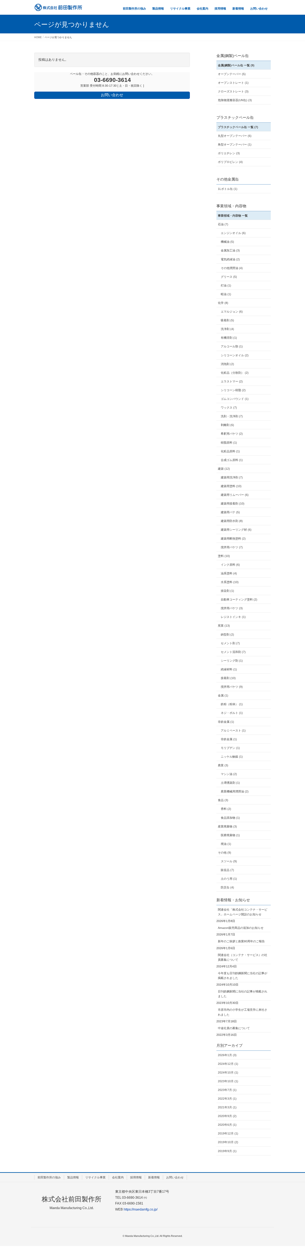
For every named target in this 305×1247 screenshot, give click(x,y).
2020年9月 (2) (227, 1116)
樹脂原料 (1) (229, 442)
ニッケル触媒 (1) (232, 756)
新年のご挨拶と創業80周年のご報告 (241, 941)
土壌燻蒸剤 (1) (230, 782)
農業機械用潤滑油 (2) (235, 791)
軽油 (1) (226, 294)
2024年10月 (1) (228, 1072)
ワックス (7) (229, 407)
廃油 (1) (226, 843)
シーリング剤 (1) (232, 660)
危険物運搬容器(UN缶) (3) (235, 100)
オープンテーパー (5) (232, 74)
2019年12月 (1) (228, 1133)
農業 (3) (223, 765)
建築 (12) (224, 468)
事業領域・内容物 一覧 (233, 215)
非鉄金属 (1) (226, 721)
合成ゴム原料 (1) (232, 460)
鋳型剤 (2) (227, 634)
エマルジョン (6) (232, 311)
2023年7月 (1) (227, 1090)
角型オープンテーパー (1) (234, 144)
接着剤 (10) (228, 678)
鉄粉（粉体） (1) (232, 704)
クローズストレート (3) (233, 91)
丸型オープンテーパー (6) (234, 135)
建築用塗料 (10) (231, 486)
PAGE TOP (294, 1206)
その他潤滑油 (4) (232, 268)
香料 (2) (226, 808)
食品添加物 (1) (230, 817)
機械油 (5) (227, 241)
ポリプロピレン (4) (230, 162)
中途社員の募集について (234, 1028)
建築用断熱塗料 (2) (233, 538)
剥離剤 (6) (227, 425)
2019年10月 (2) (228, 1142)
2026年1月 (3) (227, 1055)
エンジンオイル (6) (233, 233)
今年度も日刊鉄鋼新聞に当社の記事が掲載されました (242, 976)
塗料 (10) (224, 556)
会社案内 (118, 1177)
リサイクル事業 (95, 1177)
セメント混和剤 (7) (233, 652)
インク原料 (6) (230, 564)
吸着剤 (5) (227, 320)
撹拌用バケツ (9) (232, 686)
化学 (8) (223, 302)
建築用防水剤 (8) (232, 521)
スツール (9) (229, 861)
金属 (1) (223, 695)
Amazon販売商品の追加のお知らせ (241, 927)
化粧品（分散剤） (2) (235, 372)
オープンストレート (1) (233, 82)
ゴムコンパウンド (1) (235, 398)
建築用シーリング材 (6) (236, 529)
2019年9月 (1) (227, 1151)
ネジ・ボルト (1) (232, 712)
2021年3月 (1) (227, 1107)
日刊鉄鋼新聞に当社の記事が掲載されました (242, 994)
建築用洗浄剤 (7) (232, 477)
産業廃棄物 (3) (227, 826)
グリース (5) (229, 276)
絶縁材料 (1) (229, 669)
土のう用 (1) (229, 878)
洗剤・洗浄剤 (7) (232, 416)
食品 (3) (223, 800)
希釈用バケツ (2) (232, 433)
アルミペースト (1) (233, 730)
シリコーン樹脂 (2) (233, 390)
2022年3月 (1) (227, 1098)
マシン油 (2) (229, 774)
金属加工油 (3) (230, 250)
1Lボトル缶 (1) (227, 188)
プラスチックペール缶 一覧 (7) (238, 127)
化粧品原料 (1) (230, 451)
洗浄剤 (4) (227, 329)
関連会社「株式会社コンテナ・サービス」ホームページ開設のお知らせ (242, 912)
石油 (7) (223, 224)
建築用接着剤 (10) (232, 503)
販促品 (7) (227, 870)
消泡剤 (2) (227, 364)
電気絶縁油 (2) (230, 259)
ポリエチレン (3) (229, 153)
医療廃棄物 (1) (230, 835)
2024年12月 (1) (228, 1063)
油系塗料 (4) (229, 573)
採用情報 (136, 1177)
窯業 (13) (224, 625)
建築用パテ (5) (230, 512)
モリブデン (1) (230, 748)
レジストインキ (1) (233, 617)
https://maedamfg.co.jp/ (140, 1209)
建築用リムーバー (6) (235, 494)
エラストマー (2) (232, 381)
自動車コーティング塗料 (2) (239, 599)
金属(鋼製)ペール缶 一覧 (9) (236, 65)
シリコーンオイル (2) (235, 355)
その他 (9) (224, 852)
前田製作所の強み (49, 1177)
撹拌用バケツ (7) (232, 547)
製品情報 (73, 1177)
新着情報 (154, 1177)
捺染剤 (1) (227, 590)
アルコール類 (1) (232, 346)
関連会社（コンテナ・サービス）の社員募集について (242, 957)
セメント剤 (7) (230, 643)
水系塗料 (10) (230, 582)
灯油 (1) (226, 285)
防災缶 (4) (227, 887)
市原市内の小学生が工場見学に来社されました (242, 1012)
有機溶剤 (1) (229, 337)
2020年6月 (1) (227, 1124)
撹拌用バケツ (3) (232, 608)
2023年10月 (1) (228, 1081)
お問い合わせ (175, 1177)
